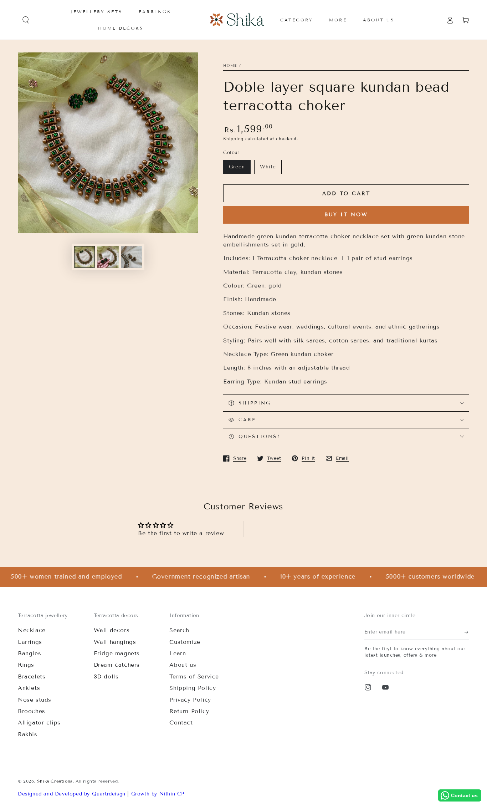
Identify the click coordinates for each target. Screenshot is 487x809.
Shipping (233, 138)
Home (230, 65)
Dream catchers (117, 664)
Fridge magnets (117, 653)
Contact (181, 722)
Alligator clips (39, 722)
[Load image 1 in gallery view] (84, 257)
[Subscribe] (467, 632)
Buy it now (346, 215)
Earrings (30, 641)
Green (237, 167)
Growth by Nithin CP (158, 794)
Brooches (31, 711)
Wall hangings (115, 641)
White (268, 167)
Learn (177, 653)
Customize (184, 641)
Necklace (32, 630)
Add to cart (346, 193)
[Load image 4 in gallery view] (131, 257)
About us (182, 664)
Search (179, 630)
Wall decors (112, 630)
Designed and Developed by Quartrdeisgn (71, 794)
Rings (26, 664)
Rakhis (27, 734)
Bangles (29, 653)
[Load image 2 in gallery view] (108, 257)
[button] (26, 20)
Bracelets (31, 676)
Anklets (29, 688)
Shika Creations (55, 781)
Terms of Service (194, 676)
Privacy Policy (190, 699)
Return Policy (189, 711)
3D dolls (106, 676)
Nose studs (34, 699)
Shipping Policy (192, 688)
